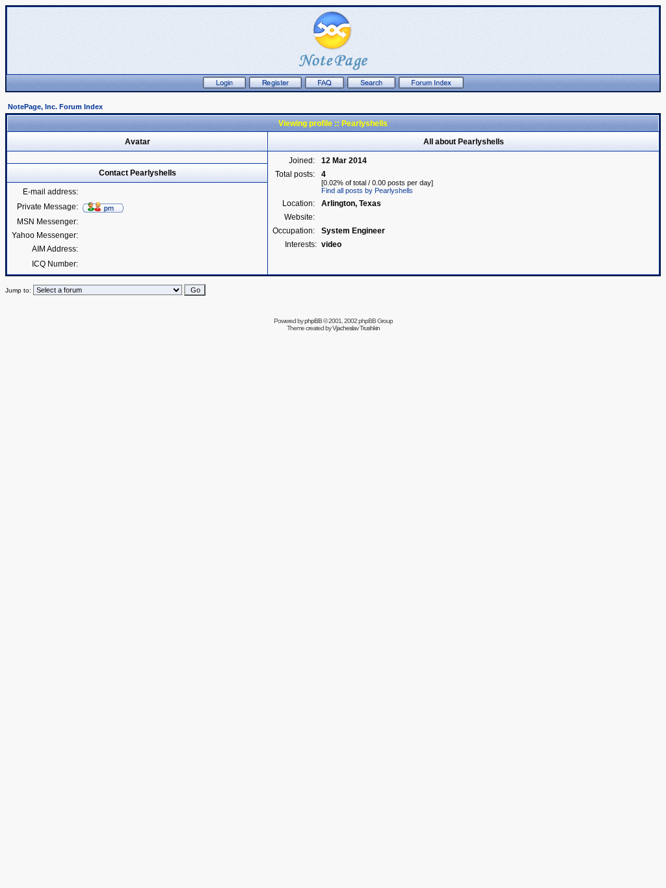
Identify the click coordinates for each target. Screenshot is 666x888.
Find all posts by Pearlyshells (367, 190)
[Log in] (224, 86)
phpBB (313, 320)
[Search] (371, 86)
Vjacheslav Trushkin (356, 328)
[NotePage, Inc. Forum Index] (431, 86)
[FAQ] (324, 86)
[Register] (275, 86)
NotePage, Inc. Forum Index (55, 107)
